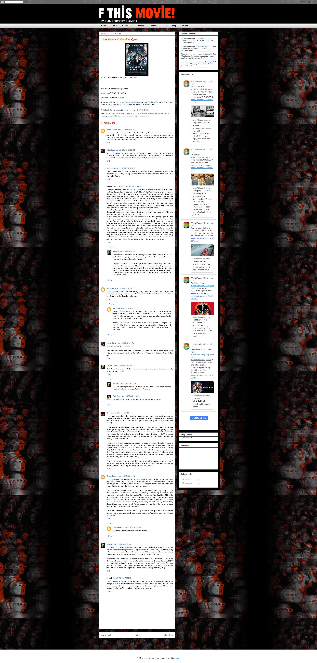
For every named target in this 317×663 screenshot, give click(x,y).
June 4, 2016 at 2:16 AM (126, 251)
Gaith (115, 251)
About (114, 26)
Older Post (168, 635)
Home (103, 26)
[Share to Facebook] (145, 110)
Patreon (185, 26)
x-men (134, 116)
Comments (188, 483)
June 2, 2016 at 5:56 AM (120, 413)
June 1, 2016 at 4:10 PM (123, 288)
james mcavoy (136, 113)
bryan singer (110, 113)
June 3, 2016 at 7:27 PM (122, 578)
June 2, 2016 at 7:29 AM (128, 383)
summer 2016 (112, 116)
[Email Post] (133, 110)
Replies (111, 247)
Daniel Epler (111, 343)
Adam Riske (111, 168)
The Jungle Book (154, 102)
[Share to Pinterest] (147, 110)
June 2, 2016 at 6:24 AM (126, 476)
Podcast (141, 26)
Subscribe (104, 93)
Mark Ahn (116, 396)
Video (164, 26)
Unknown (110, 288)
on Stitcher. (122, 98)
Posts (186, 479)
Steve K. (109, 366)
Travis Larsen (111, 130)
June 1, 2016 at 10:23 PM (129, 308)
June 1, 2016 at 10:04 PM (123, 366)
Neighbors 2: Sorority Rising (132, 102)
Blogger (177, 658)
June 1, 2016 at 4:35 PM (125, 343)
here (118, 89)
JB (182, 38)
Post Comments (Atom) (141, 643)
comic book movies (123, 113)
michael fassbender (162, 113)
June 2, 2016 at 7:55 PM (132, 527)
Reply (108, 143)
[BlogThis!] (140, 110)
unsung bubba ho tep (204, 38)
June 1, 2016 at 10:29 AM (125, 150)
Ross (108, 413)
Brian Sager (111, 150)
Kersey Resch (111, 476)
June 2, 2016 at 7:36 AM (122, 544)
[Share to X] (143, 110)
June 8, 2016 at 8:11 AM (129, 396)
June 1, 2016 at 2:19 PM (132, 186)
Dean (183, 54)
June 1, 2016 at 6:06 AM (126, 130)
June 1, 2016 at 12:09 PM (125, 168)
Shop (174, 26)
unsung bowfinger (203, 46)
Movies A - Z (127, 26)
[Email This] (138, 110)
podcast (103, 116)
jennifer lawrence (148, 113)
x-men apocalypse (143, 116)
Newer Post (106, 635)
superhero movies (124, 116)
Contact (153, 26)
